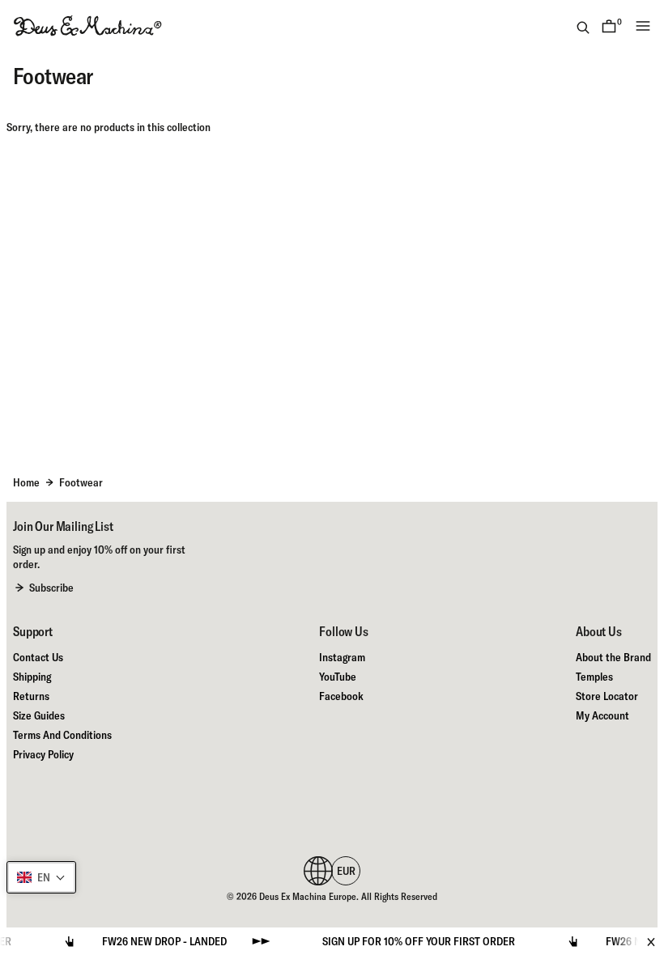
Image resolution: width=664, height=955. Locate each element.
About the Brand (613, 657)
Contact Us (38, 657)
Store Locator (607, 696)
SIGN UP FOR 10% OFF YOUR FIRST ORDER (406, 941)
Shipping (32, 676)
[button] (41, 877)
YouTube (337, 676)
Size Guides (39, 715)
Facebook (341, 696)
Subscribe (51, 587)
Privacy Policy (43, 754)
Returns (31, 696)
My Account (602, 715)
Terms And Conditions (62, 735)
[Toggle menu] (643, 25)
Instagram (342, 657)
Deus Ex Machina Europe (307, 896)
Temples (594, 676)
